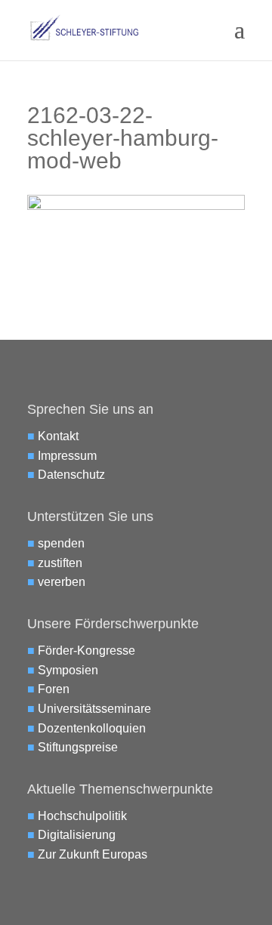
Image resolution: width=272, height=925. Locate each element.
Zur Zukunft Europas (92, 854)
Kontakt (58, 436)
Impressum (67, 455)
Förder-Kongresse (86, 650)
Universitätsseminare (94, 708)
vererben (61, 581)
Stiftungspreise (78, 747)
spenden (61, 543)
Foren (54, 689)
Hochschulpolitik (82, 815)
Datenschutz (71, 474)
